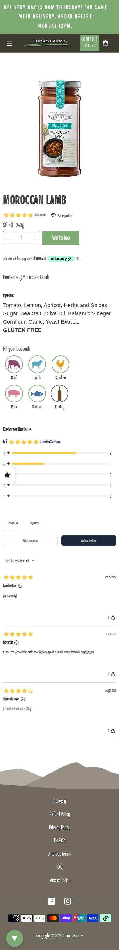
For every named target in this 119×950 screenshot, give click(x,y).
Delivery (59, 801)
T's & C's (59, 841)
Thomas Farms (72, 936)
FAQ (59, 867)
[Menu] (9, 43)
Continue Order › (89, 43)
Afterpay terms (59, 854)
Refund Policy (59, 814)
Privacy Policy (59, 828)
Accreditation (60, 880)
